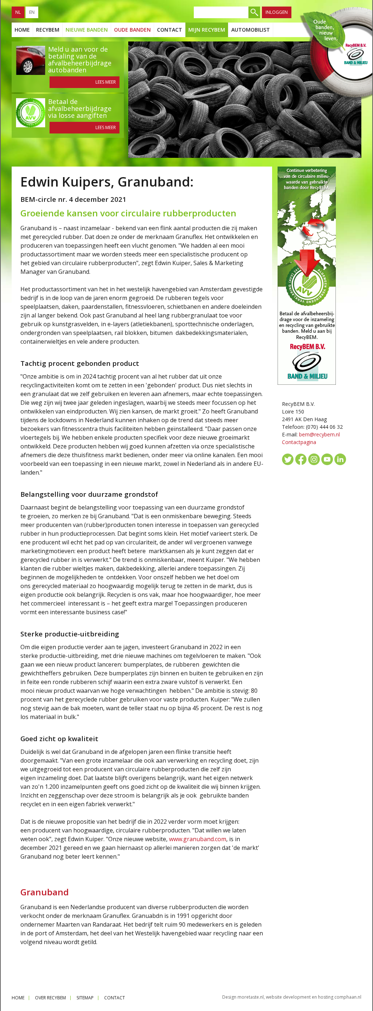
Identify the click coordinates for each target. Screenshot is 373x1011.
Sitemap (85, 998)
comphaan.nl (347, 997)
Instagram (314, 459)
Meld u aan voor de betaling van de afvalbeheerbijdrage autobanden (79, 59)
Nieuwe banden (87, 29)
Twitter (288, 459)
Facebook (301, 459)
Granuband (44, 892)
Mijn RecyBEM (206, 29)
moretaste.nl (250, 997)
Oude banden (132, 29)
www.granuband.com (197, 839)
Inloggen (277, 12)
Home (22, 29)
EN (32, 12)
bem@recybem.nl (319, 434)
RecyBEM (47, 29)
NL (18, 12)
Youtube (327, 459)
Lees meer (105, 82)
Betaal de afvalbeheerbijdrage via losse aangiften (79, 108)
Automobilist (250, 29)
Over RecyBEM (50, 998)
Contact (169, 29)
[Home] (335, 54)
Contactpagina (299, 442)
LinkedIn (340, 459)
